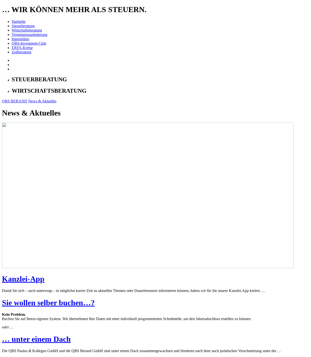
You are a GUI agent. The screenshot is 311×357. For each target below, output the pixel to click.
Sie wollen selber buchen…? (48, 302)
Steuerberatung (23, 26)
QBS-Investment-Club (29, 43)
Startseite (19, 21)
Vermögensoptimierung (29, 35)
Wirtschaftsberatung (27, 30)
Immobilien (20, 39)
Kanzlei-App (23, 278)
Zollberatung (21, 52)
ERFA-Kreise (22, 48)
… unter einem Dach (36, 339)
